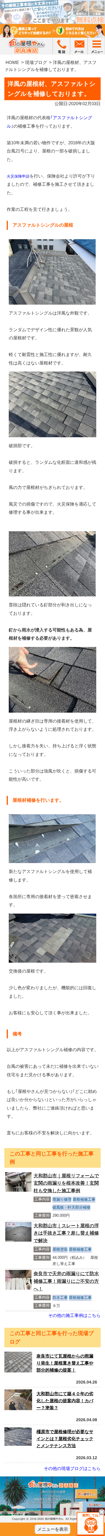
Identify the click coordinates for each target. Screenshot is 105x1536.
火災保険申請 (18, 176)
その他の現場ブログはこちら (72, 1468)
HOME (12, 62)
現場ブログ (36, 62)
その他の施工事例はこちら (74, 1315)
